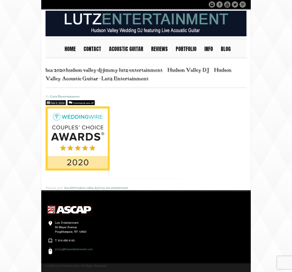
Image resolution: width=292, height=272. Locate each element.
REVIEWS (159, 49)
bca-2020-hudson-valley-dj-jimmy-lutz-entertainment (87, 188)
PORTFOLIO (186, 49)
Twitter (235, 4)
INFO (208, 49)
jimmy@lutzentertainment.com (74, 249)
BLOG (226, 49)
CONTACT (92, 49)
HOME (70, 49)
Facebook (219, 4)
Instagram (212, 4)
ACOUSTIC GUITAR (126, 49)
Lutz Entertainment (65, 97)
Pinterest (242, 4)
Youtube (227, 4)
